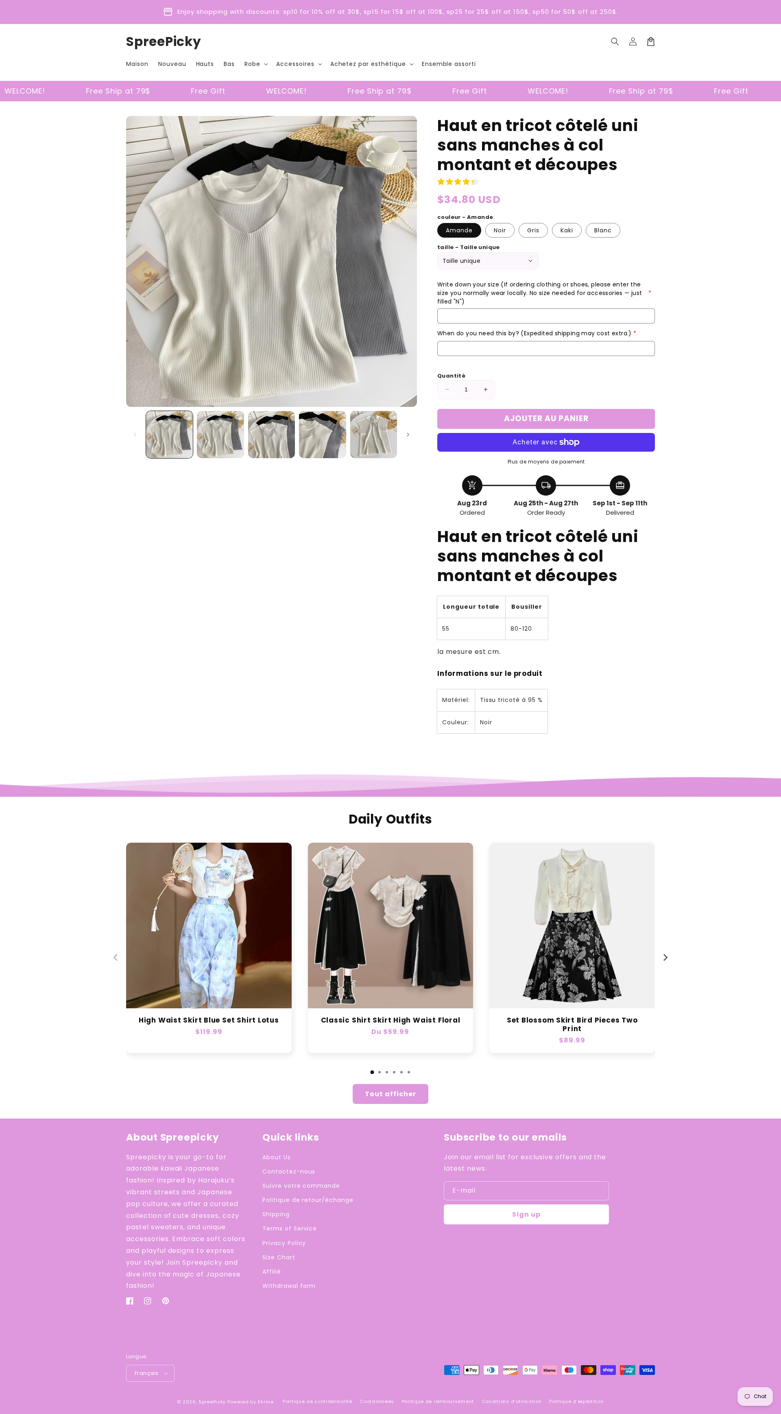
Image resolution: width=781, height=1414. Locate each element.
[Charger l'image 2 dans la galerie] (220, 434)
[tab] (372, 1072)
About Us (276, 1157)
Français (146, 1373)
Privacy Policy (284, 1243)
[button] (255, 63)
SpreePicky (212, 1402)
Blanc (603, 230)
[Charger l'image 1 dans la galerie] (169, 434)
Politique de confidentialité (317, 1401)
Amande (459, 230)
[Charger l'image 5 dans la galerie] (373, 434)
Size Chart (278, 1257)
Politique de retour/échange (307, 1200)
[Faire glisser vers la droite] (408, 435)
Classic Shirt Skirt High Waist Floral (390, 1020)
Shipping (276, 1214)
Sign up (526, 1214)
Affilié (271, 1272)
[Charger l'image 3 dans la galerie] (271, 434)
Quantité (451, 376)
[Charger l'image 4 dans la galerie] (322, 434)
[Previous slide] (116, 957)
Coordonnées (377, 1401)
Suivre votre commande (301, 1186)
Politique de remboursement (438, 1401)
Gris (533, 230)
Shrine (265, 1402)
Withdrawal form (289, 1286)
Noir (500, 230)
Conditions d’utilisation (512, 1401)
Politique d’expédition (576, 1401)
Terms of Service (289, 1228)
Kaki (567, 230)
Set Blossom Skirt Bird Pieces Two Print (572, 1025)
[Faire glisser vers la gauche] (135, 435)
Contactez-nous (288, 1171)
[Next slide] (665, 957)
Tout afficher (390, 1094)
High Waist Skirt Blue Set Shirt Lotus (209, 1020)
